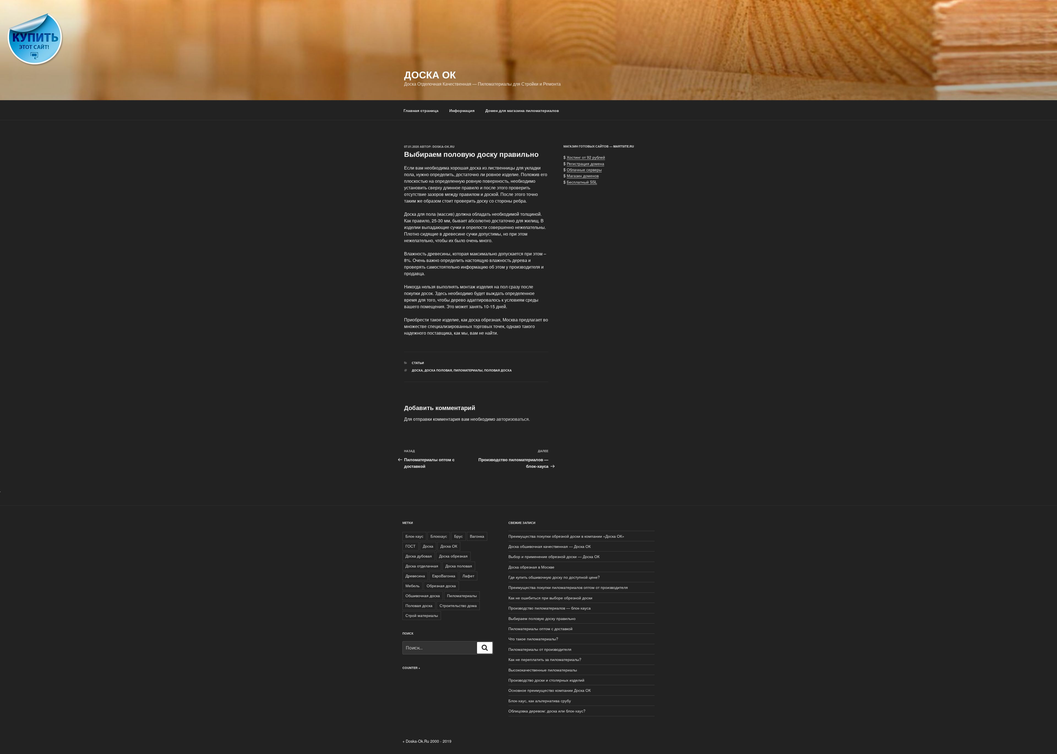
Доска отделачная (421, 566)
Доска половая (438, 370)
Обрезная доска (441, 585)
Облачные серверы (584, 169)
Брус (458, 536)
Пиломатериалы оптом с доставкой (540, 628)
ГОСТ (410, 546)
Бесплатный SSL (582, 182)
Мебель (412, 585)
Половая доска (498, 370)
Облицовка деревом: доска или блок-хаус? (546, 711)
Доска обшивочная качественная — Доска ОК (549, 546)
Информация (462, 110)
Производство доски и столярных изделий (546, 680)
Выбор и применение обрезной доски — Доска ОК (554, 556)
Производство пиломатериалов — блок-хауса (549, 608)
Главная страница (421, 110)
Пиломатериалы (468, 370)
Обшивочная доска (422, 595)
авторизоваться (512, 419)
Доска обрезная (453, 556)
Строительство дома (458, 605)
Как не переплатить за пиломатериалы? (544, 659)
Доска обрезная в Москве (531, 567)
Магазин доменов (583, 175)
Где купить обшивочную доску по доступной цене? (554, 577)
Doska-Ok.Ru (443, 146)
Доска (417, 370)
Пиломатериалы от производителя (539, 649)
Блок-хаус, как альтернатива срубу (539, 700)
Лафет (468, 575)
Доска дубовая (418, 556)
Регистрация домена (585, 163)
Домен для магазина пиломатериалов (522, 110)
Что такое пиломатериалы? (533, 638)
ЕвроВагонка (443, 575)
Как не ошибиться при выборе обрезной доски (550, 597)
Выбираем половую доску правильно (542, 618)
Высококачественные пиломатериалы (542, 670)
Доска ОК (430, 74)
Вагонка (477, 536)
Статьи (418, 363)
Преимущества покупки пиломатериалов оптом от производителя (568, 587)
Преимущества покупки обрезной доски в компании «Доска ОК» (566, 536)
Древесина (415, 575)
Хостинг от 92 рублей (586, 157)
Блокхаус (439, 536)
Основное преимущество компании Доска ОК (549, 690)
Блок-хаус (414, 536)
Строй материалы (421, 615)
